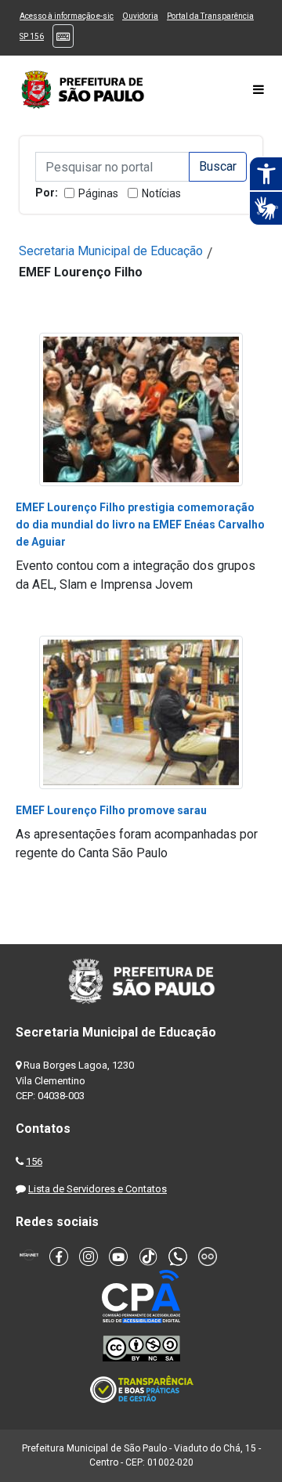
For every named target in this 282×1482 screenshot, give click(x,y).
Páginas (98, 193)
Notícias (161, 193)
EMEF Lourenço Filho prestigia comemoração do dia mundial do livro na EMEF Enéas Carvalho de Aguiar (140, 524)
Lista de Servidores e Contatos (97, 1189)
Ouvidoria (140, 16)
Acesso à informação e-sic (67, 16)
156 (34, 1161)
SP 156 (32, 36)
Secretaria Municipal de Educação (111, 250)
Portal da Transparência (210, 16)
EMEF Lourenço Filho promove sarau (111, 810)
